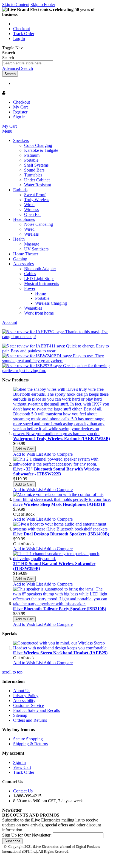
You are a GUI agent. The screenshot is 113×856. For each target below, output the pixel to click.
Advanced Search (17, 68)
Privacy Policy (25, 695)
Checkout (21, 28)
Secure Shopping (28, 739)
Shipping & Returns (30, 743)
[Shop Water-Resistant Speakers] (56, 360)
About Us (21, 690)
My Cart (20, 107)
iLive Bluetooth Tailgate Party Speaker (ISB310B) (59, 608)
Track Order (23, 33)
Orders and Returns (30, 720)
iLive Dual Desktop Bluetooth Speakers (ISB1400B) (61, 534)
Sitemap (20, 715)
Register (20, 112)
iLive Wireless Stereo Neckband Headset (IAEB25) (60, 652)
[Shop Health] (56, 336)
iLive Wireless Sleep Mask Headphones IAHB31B (59, 504)
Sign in (19, 117)
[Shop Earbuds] (56, 351)
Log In (19, 38)
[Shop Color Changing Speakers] (56, 370)
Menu (7, 131)
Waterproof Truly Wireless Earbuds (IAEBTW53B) (61, 438)
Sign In (19, 762)
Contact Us (23, 791)
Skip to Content (15, 4)
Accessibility (24, 700)
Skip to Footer (42, 4)
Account (9, 322)
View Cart (22, 767)
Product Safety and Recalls (36, 710)
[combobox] (27, 63)
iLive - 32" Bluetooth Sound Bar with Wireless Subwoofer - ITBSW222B (56, 471)
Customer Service (28, 705)
